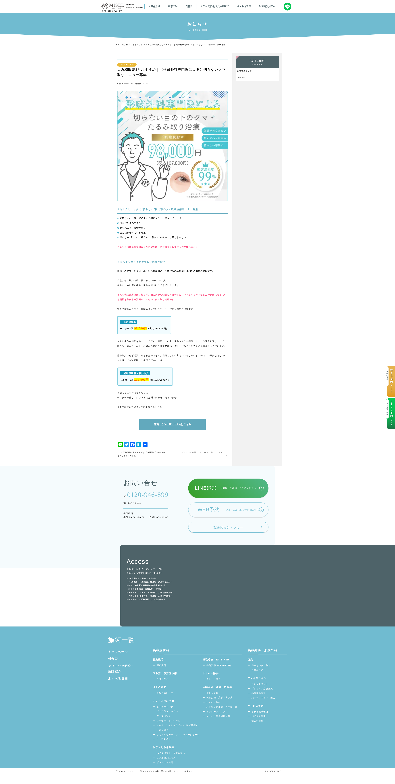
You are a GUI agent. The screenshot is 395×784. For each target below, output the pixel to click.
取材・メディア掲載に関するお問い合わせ (160, 771)
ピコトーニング (165, 706)
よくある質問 (244, 6)
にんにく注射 (213, 702)
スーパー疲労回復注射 (218, 716)
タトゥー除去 (213, 679)
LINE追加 (226, 488)
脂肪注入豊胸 (259, 716)
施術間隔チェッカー (228, 527)
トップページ (118, 651)
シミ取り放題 (164, 739)
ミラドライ (162, 679)
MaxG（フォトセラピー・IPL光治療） (177, 725)
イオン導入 (162, 730)
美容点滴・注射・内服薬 (219, 697)
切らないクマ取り (261, 665)
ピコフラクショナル (167, 711)
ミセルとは (154, 6)
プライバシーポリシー (125, 771)
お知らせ (124, 45)
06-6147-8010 (132, 503)
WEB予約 (228, 509)
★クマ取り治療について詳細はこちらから (139, 407)
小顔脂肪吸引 (259, 693)
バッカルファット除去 (263, 698)
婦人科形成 (257, 721)
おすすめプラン (138, 45)
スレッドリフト (260, 684)
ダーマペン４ (164, 716)
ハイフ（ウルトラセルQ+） (171, 753)
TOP (115, 45)
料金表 (189, 6)
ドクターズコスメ (215, 711)
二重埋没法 (257, 670)
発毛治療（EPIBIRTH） (219, 665)
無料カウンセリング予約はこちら (172, 424)
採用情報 (189, 771)
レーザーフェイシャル (168, 720)
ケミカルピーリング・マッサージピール (178, 734)
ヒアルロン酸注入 (166, 758)
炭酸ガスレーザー (166, 693)
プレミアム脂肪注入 (262, 688)
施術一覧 (173, 6)
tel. (145, 494)
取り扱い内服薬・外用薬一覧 (221, 707)
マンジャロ (212, 693)
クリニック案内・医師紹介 (215, 6)
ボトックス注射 (165, 762)
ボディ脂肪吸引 (260, 711)
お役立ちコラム (267, 6)
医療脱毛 (161, 665)
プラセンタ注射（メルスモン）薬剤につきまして (204, 452)
